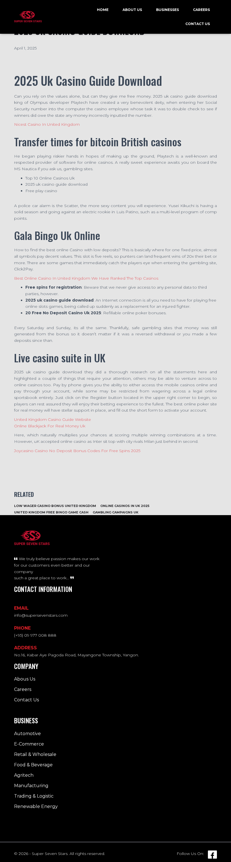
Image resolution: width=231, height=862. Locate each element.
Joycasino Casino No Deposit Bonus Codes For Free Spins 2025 (77, 450)
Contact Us (197, 24)
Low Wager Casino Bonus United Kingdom (55, 506)
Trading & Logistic (34, 796)
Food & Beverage (33, 764)
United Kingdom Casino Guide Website (52, 419)
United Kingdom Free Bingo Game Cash (51, 512)
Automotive (27, 733)
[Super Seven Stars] (28, 17)
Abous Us (24, 679)
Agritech (24, 775)
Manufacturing (31, 785)
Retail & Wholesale (35, 754)
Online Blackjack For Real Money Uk (49, 425)
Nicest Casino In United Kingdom (47, 124)
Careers (201, 10)
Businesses (167, 10)
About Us (132, 10)
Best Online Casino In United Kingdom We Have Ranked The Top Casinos (86, 278)
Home (102, 10)
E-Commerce (29, 744)
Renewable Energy (36, 806)
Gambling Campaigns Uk (115, 512)
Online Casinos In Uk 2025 (124, 506)
